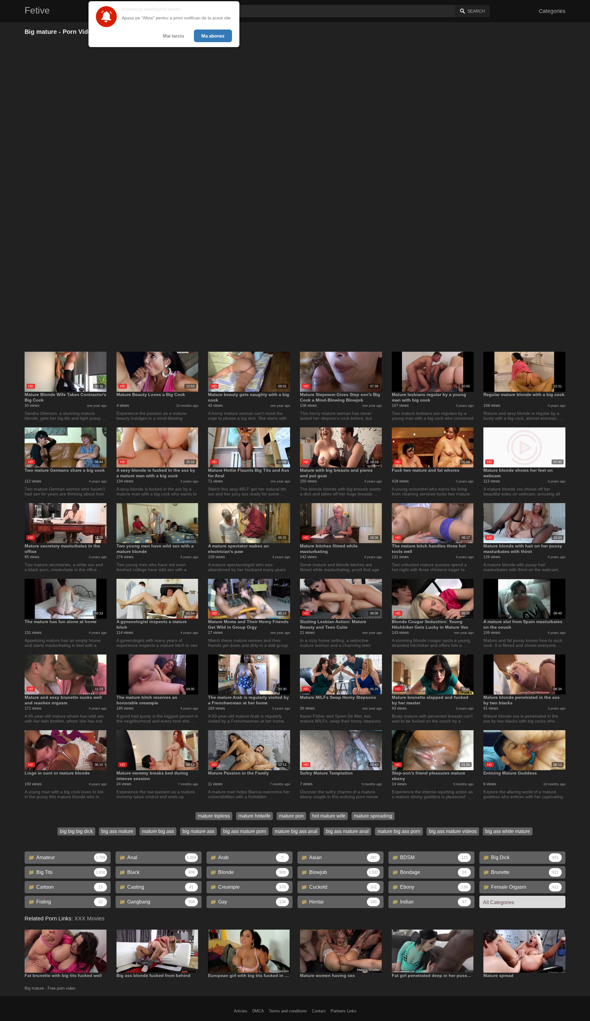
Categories (552, 11)
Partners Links (343, 1011)
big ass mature (117, 831)
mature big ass (158, 831)
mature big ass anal (296, 831)
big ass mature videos (453, 831)
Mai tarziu (173, 35)
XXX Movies (89, 918)
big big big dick (76, 831)
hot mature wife (328, 816)
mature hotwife (254, 816)
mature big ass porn (398, 831)
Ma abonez (213, 35)
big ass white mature (507, 831)
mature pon (291, 816)
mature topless (214, 816)
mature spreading (373, 816)
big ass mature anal (347, 831)
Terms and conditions (288, 1011)
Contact (319, 1011)
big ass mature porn (244, 831)
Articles (240, 1011)
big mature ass (198, 831)
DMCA (258, 1011)
